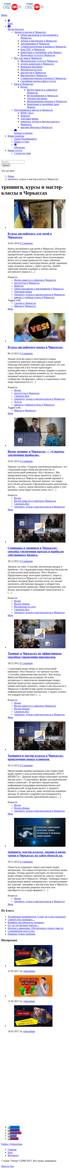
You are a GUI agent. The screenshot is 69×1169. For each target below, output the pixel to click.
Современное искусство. (21, 931)
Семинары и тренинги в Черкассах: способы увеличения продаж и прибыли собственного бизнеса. (36, 551)
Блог (10, 1152)
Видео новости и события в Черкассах (35, 280)
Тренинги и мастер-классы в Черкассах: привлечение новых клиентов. (36, 757)
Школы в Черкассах (25, 306)
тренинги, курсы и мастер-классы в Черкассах (39, 294)
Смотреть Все (21, 396)
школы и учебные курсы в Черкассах (34, 297)
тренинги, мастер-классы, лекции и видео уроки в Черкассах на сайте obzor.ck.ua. (37, 853)
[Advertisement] (25, 1055)
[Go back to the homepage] (23, 9)
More (10, 309)
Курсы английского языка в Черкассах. (35, 347)
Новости (19, 285)
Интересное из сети (25, 606)
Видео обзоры (22, 603)
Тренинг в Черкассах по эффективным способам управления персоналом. (35, 655)
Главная (12, 1149)
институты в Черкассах (27, 283)
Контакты (13, 1155)
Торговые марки (23, 291)
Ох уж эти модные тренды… (23, 925)
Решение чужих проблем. (22, 934)
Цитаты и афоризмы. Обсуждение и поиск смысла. (36, 928)
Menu (4, 15)
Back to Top (7, 1166)
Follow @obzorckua (11, 1144)
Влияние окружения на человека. (26, 922)
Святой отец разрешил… (21, 919)
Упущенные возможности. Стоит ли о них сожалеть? (37, 916)
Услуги (18, 401)
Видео (17, 390)
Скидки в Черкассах (25, 303)
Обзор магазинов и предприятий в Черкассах (39, 288)
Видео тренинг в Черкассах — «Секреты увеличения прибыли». (36, 453)
